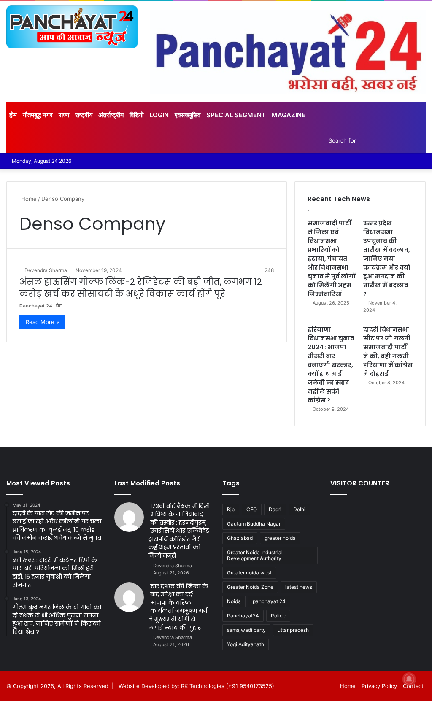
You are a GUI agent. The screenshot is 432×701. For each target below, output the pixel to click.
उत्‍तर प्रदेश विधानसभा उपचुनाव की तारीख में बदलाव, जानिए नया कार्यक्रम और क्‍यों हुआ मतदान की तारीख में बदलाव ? (386, 258)
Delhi (299, 509)
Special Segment (236, 115)
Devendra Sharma (45, 270)
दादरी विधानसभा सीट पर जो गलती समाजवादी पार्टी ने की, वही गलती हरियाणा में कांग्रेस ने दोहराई (388, 351)
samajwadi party (246, 630)
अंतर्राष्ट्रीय (111, 115)
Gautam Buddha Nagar (254, 523)
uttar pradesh (293, 630)
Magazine (288, 115)
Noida (234, 601)
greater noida (280, 538)
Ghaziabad (240, 538)
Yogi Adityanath (245, 644)
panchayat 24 (269, 601)
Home (28, 198)
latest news (298, 587)
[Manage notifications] (409, 679)
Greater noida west (249, 572)
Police (278, 615)
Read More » (42, 321)
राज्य (64, 115)
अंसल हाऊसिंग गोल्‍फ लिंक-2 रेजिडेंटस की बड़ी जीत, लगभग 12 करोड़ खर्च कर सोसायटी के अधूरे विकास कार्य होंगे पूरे (140, 287)
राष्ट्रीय (83, 115)
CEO (251, 509)
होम (13, 115)
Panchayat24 (243, 615)
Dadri (275, 509)
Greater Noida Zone (250, 587)
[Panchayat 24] (72, 26)
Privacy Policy (379, 685)
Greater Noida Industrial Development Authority (255, 555)
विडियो (136, 115)
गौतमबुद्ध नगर (38, 115)
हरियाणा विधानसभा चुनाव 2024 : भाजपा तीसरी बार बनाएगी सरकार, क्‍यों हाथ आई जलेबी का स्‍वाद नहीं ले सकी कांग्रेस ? (331, 364)
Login (159, 115)
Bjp (231, 509)
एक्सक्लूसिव (187, 115)
